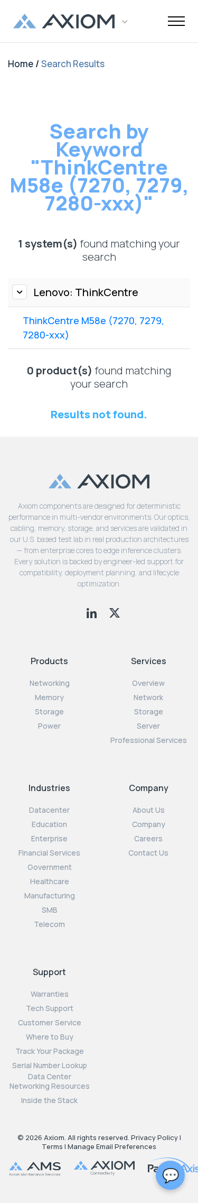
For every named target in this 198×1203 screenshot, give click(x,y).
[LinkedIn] (93, 612)
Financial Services (49, 853)
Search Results (73, 63)
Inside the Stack (49, 1100)
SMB (50, 910)
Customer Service (49, 1022)
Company (148, 824)
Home (20, 63)
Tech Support (49, 1008)
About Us (149, 810)
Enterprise (49, 838)
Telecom (49, 924)
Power (49, 726)
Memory (49, 697)
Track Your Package (49, 1051)
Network (148, 697)
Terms (52, 1146)
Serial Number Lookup (49, 1065)
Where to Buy (49, 1037)
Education (49, 824)
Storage (49, 712)
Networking (50, 683)
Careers (148, 838)
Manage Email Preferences (112, 1146)
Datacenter (49, 810)
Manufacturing (49, 896)
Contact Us (148, 853)
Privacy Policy (154, 1137)
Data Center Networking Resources (50, 1081)
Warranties (50, 994)
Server (148, 726)
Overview (148, 683)
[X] (114, 612)
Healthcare (49, 881)
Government (49, 867)
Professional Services (148, 740)
